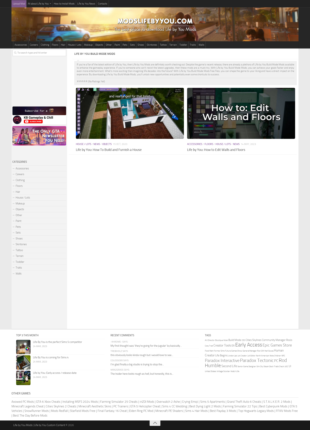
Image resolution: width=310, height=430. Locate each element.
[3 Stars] (82, 81)
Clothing (45, 44)
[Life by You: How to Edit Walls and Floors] (241, 113)
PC (276, 361)
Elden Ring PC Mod (141, 411)
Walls (201, 44)
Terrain (173, 44)
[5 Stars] (86, 81)
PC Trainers (120, 406)
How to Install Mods (64, 3)
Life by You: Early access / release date (55, 372)
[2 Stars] (80, 81)
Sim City (260, 366)
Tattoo (163, 44)
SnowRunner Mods (36, 411)
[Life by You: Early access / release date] (23, 378)
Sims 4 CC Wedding (174, 406)
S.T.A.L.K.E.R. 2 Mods (276, 401)
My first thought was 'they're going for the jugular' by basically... (146, 345)
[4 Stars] (84, 81)
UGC (286, 366)
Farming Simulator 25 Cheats (119, 401)
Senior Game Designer (247, 366)
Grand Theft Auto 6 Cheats (244, 401)
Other (109, 44)
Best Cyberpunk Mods (273, 406)
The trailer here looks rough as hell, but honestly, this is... (142, 373)
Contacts (102, 3)
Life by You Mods (22, 425)
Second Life (229, 366)
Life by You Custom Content (49, 425)
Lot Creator (242, 356)
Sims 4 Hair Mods (196, 411)
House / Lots (74, 44)
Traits (193, 44)
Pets (125, 44)
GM (262, 351)
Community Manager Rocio (277, 340)
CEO (243, 340)
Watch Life (235, 371)
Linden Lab (232, 356)
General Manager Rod (251, 351)
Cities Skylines (253, 340)
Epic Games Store (277, 345)
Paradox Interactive (222, 360)
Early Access (248, 345)
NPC (283, 356)
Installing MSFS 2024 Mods (80, 401)
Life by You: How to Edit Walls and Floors (216, 150)
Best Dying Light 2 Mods (205, 406)
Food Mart (209, 351)
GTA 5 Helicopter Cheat (145, 406)
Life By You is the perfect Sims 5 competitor (57, 342)
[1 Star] (78, 81)
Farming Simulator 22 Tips (240, 406)
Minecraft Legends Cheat (27, 406)
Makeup (88, 44)
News (96, 144)
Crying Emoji (190, 401)
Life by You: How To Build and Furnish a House (109, 150)
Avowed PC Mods (22, 401)
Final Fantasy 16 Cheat (112, 411)
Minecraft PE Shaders (169, 411)
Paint (117, 44)
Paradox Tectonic (257, 360)
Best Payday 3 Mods (223, 411)
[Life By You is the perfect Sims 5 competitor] (23, 347)
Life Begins (221, 355)
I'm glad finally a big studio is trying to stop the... (137, 364)
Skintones (152, 44)
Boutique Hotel (221, 340)
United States (210, 371)
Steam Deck (268, 366)
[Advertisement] (185, 186)
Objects (99, 44)
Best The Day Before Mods (30, 415)
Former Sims (219, 351)
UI (290, 366)
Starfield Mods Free (82, 411)
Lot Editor (251, 356)
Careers (34, 44)
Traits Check (279, 366)
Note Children (275, 356)
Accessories (21, 44)
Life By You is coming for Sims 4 (51, 357)
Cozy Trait (209, 346)
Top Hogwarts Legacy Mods (256, 411)
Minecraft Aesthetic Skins (94, 406)
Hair (63, 44)
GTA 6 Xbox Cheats (48, 401)
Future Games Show (233, 351)
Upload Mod (19, 3)
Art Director (210, 340)
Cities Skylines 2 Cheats (61, 406)
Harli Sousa (268, 351)
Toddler (183, 44)
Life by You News (86, 3)
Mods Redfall (59, 411)
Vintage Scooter (223, 371)
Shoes (141, 44)
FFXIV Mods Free (287, 411)
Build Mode (234, 340)
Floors (55, 44)
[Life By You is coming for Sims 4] (23, 362)
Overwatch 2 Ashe (168, 401)
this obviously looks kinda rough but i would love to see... (142, 355)
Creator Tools (222, 345)
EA (233, 345)
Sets (132, 44)
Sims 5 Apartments (212, 401)
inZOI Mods (147, 401)
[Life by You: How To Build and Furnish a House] (130, 113)
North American (262, 356)
